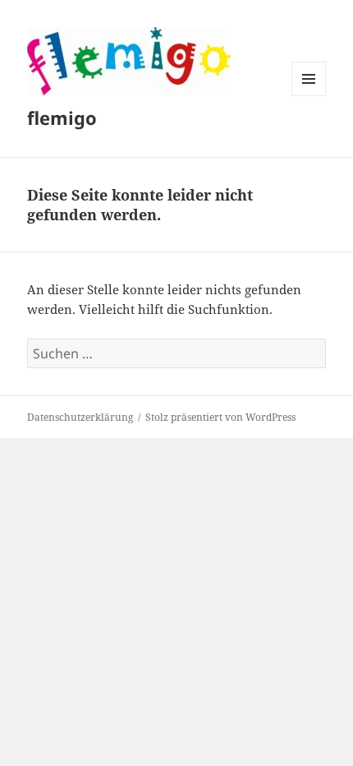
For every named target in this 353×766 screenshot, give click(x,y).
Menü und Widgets (309, 95)
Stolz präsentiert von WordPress (220, 417)
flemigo (62, 117)
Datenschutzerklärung (80, 417)
